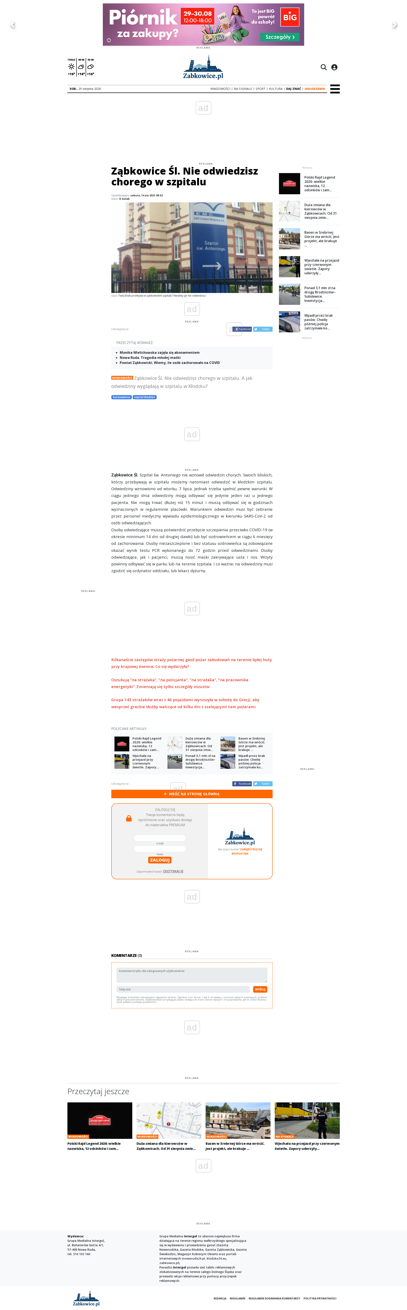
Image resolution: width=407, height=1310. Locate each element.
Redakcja (220, 1298)
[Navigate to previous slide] (12, 24)
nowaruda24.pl (194, 1258)
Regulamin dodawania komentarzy (274, 1298)
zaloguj (160, 860)
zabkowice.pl (168, 1263)
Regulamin (237, 1298)
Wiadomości (122, 378)
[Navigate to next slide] (395, 24)
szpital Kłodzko (144, 397)
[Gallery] (203, 24)
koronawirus (121, 397)
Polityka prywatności (320, 1298)
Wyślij (260, 989)
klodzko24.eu (216, 1258)
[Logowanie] (334, 67)
